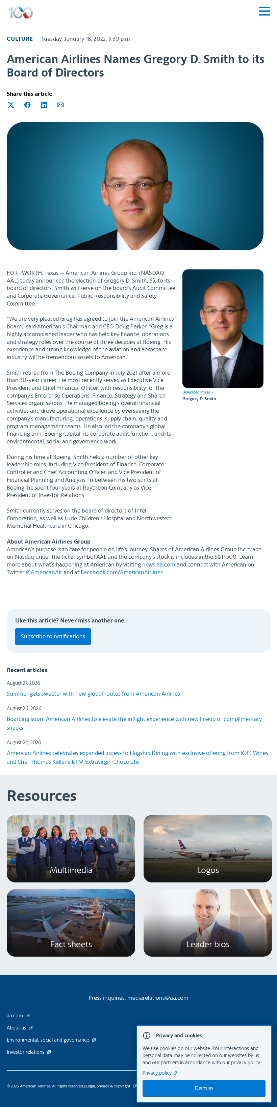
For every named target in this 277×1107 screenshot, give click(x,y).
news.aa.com (158, 564)
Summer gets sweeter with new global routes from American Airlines (93, 694)
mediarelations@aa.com (157, 998)
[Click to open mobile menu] (264, 12)
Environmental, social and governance (49, 1040)
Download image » (198, 392)
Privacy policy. (158, 1073)
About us (17, 1028)
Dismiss (204, 1088)
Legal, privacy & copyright (108, 1086)
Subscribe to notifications (53, 636)
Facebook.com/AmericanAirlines (122, 572)
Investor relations (26, 1052)
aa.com (15, 1016)
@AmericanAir (44, 572)
